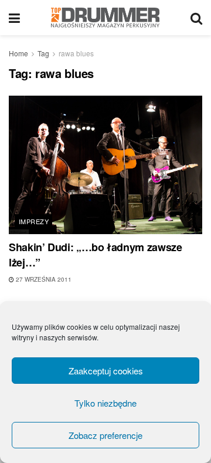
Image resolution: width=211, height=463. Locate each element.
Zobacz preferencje (105, 435)
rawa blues (76, 53)
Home (18, 53)
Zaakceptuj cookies (106, 370)
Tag (43, 53)
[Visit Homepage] (105, 18)
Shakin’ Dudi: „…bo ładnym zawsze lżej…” (95, 254)
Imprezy (34, 221)
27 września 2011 (43, 279)
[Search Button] (196, 17)
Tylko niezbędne (105, 403)
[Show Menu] (14, 17)
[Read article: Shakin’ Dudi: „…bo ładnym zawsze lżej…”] (105, 165)
